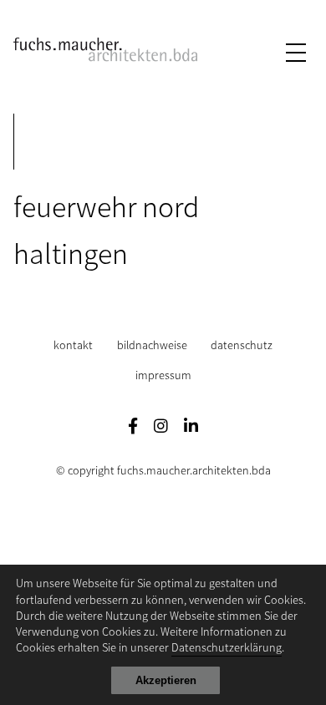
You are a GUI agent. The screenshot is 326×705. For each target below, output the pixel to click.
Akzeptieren (165, 680)
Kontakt (73, 344)
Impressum (163, 375)
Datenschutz (242, 344)
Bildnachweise (152, 344)
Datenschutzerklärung (226, 647)
